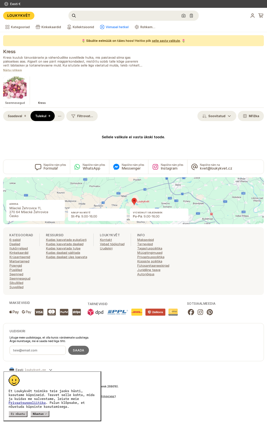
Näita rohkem (12, 70)
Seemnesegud (19, 278)
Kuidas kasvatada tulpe (63, 248)
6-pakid (15, 240)
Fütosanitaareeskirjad (153, 266)
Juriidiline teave (148, 270)
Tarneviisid (145, 244)
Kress (9, 51)
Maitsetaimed (19, 261)
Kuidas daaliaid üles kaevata (66, 257)
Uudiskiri (106, 248)
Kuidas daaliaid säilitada (63, 253)
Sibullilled (16, 283)
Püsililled (15, 270)
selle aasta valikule (166, 41)
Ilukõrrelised (18, 248)
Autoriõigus (145, 274)
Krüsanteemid (19, 257)
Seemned (16, 274)
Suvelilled (16, 287)
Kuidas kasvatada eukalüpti (66, 240)
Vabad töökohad (112, 244)
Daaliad (14, 244)
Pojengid (15, 266)
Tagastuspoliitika (149, 248)
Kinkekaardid (18, 253)
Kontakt (106, 240)
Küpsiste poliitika (149, 261)
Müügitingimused (149, 253)
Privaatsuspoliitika (27, 402)
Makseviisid (145, 240)
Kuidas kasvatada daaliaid (64, 244)
